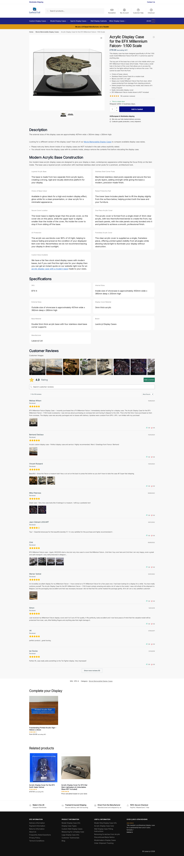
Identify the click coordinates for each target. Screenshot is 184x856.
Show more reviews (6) (92, 670)
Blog (63, 841)
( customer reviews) (127, 96)
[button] (151, 21)
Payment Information (37, 826)
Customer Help (138, 13)
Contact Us (151, 2)
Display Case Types (69, 826)
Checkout (151, 13)
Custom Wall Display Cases (72, 829)
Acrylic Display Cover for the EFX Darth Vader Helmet (42, 786)
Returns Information (36, 829)
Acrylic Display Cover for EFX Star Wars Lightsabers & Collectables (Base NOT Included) (74, 787)
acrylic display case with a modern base (49, 269)
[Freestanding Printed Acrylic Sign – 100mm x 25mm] (43, 710)
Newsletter (112, 13)
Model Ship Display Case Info (105, 823)
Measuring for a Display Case (73, 832)
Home (31, 32)
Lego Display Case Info (70, 835)
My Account (124, 13)
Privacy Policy (34, 838)
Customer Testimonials (70, 838)
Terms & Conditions (36, 841)
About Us (32, 832)
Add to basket (137, 109)
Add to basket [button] (44, 796)
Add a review (149, 380)
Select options (44, 739)
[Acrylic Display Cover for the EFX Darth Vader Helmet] (43, 767)
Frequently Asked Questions (40, 835)
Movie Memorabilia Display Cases (47, 32)
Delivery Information (37, 823)
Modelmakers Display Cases (105, 840)
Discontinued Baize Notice (104, 837)
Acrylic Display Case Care (104, 826)
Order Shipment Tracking (103, 843)
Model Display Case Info (71, 823)
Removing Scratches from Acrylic (107, 834)
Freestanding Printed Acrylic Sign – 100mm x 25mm (42, 729)
